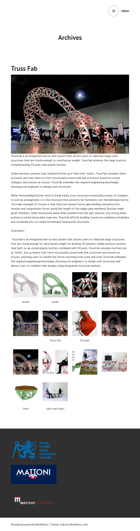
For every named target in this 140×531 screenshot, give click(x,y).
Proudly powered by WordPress (29, 524)
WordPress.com (78, 524)
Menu (125, 11)
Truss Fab (24, 68)
